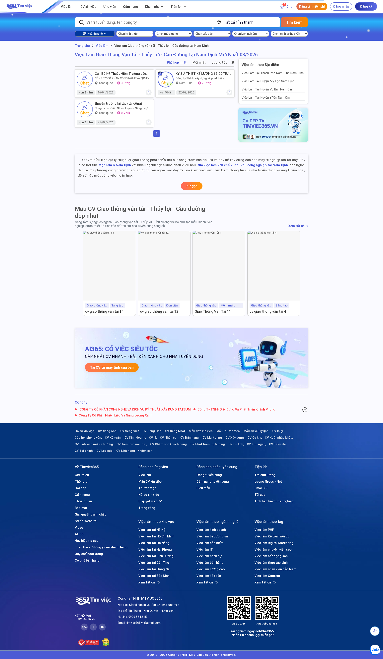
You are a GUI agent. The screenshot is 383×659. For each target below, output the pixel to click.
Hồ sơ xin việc (148, 494)
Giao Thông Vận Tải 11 (213, 311)
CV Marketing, (212, 437)
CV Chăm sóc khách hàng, (169, 444)
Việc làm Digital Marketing (274, 543)
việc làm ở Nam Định (115, 165)
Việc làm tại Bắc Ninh (154, 575)
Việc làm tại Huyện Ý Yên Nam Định (266, 97)
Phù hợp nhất (177, 62)
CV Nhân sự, (168, 437)
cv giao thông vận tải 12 (159, 311)
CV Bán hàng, (189, 437)
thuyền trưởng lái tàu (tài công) (118, 103)
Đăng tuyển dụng (209, 475)
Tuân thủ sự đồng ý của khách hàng (101, 547)
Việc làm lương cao (210, 569)
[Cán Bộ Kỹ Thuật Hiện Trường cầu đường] (85, 79)
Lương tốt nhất (223, 62)
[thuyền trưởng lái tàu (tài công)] (85, 109)
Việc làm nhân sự (209, 556)
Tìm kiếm (294, 22)
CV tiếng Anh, (107, 431)
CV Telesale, (278, 444)
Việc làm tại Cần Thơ (153, 562)
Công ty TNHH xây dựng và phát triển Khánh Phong (200, 78)
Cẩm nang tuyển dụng (212, 481)
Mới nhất (199, 62)
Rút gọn (191, 186)
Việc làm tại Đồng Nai (154, 569)
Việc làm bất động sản (213, 536)
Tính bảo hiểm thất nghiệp (274, 501)
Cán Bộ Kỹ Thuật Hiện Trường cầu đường (120, 74)
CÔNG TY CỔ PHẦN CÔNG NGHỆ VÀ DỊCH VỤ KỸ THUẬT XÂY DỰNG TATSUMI (123, 78)
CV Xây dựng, (235, 437)
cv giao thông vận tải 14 (104, 311)
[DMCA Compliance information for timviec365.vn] (105, 642)
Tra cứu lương (265, 475)
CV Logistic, (105, 451)
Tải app (260, 494)
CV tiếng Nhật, (175, 431)
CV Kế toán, (113, 437)
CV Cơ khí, (255, 437)
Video (79, 527)
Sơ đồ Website (86, 521)
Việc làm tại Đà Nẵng (153, 543)
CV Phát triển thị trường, (208, 444)
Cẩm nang (130, 7)
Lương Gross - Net (268, 481)
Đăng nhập (341, 6)
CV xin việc (88, 7)
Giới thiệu (82, 475)
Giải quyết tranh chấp (90, 514)
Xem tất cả (296, 226)
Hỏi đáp (80, 488)
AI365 (79, 534)
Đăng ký (366, 6)
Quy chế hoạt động (89, 554)
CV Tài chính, (84, 451)
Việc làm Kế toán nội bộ (272, 536)
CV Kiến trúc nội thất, (132, 444)
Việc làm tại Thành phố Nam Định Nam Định (273, 73)
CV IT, (153, 437)
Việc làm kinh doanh (211, 529)
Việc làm (67, 7)
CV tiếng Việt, (130, 431)
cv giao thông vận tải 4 (268, 311)
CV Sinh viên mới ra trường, (94, 444)
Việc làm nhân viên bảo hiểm (275, 569)
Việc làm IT (204, 549)
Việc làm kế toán (208, 575)
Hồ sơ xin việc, (85, 431)
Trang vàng (146, 508)
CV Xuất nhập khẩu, (279, 437)
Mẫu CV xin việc (150, 481)
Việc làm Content (267, 575)
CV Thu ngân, (256, 444)
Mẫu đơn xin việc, (201, 431)
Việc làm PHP (264, 529)
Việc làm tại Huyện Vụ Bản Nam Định (267, 89)
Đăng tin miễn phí (312, 6)
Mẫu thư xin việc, (228, 431)
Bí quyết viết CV (150, 501)
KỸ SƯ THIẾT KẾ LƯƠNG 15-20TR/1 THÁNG (203, 74)
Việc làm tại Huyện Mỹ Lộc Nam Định (268, 81)
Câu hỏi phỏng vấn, (88, 437)
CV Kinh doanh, (135, 437)
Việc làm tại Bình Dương (156, 556)
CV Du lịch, (236, 444)
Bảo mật (81, 508)
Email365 (261, 488)
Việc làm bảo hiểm (209, 543)
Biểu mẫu (203, 488)
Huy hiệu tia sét (86, 540)
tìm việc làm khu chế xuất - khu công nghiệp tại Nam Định (243, 165)
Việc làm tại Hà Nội (152, 529)
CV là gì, (278, 431)
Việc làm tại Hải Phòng (155, 549)
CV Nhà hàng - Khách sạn (134, 451)
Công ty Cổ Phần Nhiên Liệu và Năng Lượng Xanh (123, 108)
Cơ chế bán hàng (87, 560)
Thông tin (82, 481)
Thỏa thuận (83, 501)
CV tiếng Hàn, (152, 431)
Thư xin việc (147, 488)
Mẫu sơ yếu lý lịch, (256, 431)
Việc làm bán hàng (209, 562)
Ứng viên (109, 7)
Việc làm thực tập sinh (271, 562)
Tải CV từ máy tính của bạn (112, 367)
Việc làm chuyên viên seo (273, 549)
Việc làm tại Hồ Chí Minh (156, 536)
